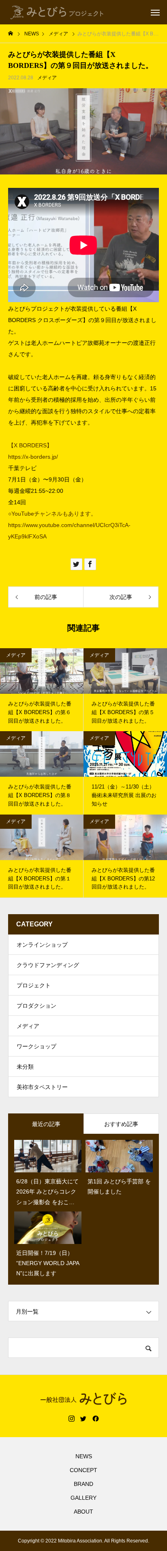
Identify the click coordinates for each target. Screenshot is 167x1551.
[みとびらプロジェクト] (57, 12)
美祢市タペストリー (42, 1087)
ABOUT (83, 1511)
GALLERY (83, 1498)
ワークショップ (36, 1046)
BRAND (83, 1484)
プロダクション (36, 1005)
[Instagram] (72, 1419)
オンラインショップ (42, 944)
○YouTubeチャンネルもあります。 (52, 513)
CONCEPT (83, 1470)
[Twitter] (83, 1419)
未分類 (25, 1066)
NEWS (83, 1456)
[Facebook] (95, 1419)
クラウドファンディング (48, 965)
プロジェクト (34, 985)
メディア (47, 78)
